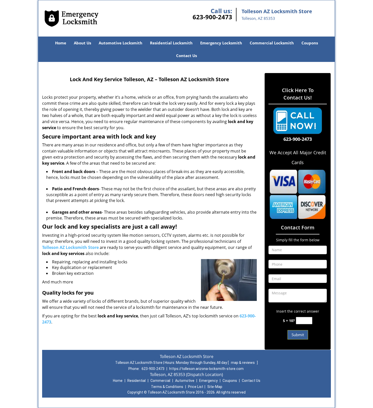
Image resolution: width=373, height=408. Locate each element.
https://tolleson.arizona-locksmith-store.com (206, 369)
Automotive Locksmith (120, 42)
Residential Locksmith (171, 42)
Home (60, 42)
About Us (82, 42)
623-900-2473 (212, 17)
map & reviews (243, 363)
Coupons (309, 42)
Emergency (208, 381)
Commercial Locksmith (272, 42)
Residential (136, 381)
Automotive (184, 381)
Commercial (160, 381)
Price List (195, 387)
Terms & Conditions (167, 387)
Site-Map (214, 387)
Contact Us (186, 55)
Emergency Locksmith (221, 42)
